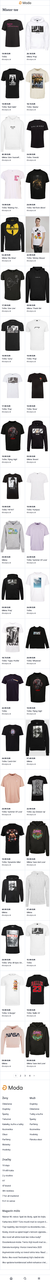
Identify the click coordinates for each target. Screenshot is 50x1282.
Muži (33, 1098)
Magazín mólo (11, 1211)
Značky (6, 1159)
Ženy (5, 1098)
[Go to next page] (34, 1076)
